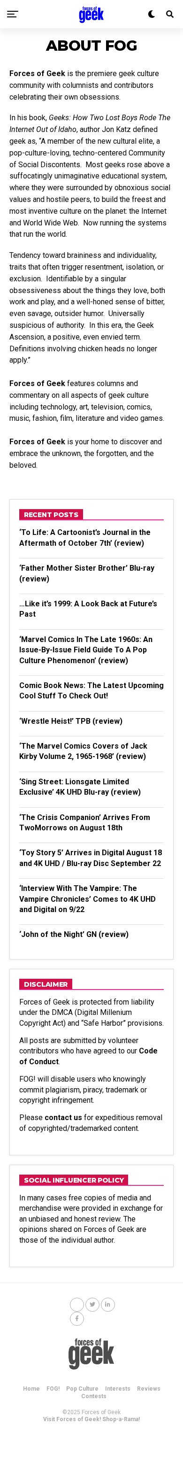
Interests (117, 1388)
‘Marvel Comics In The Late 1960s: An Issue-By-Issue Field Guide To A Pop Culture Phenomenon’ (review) (85, 650)
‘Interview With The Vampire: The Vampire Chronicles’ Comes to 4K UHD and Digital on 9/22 (87, 899)
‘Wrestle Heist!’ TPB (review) (70, 721)
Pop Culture (82, 1388)
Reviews (148, 1388)
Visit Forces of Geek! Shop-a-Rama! (91, 1419)
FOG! (53, 1388)
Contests (94, 1396)
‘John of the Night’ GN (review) (74, 934)
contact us (63, 1117)
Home (31, 1388)
